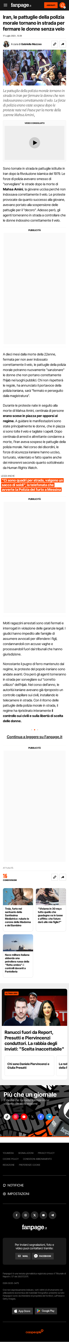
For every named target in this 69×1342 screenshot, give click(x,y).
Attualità (8, 868)
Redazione (9, 1164)
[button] (62, 44)
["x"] (32, 1117)
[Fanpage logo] (21, 5)
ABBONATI (51, 5)
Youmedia (8, 1153)
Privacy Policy (46, 1153)
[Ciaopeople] (34, 1331)
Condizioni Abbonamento (37, 1159)
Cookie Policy (11, 1159)
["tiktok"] (7, 1117)
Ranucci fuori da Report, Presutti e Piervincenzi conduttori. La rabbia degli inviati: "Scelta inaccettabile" (34, 1041)
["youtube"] (24, 1117)
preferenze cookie (29, 1164)
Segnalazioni (25, 1153)
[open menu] (4, 5)
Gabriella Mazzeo (31, 44)
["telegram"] (49, 1117)
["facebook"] (41, 1117)
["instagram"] (15, 1117)
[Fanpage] (34, 1227)
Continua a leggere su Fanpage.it (34, 737)
